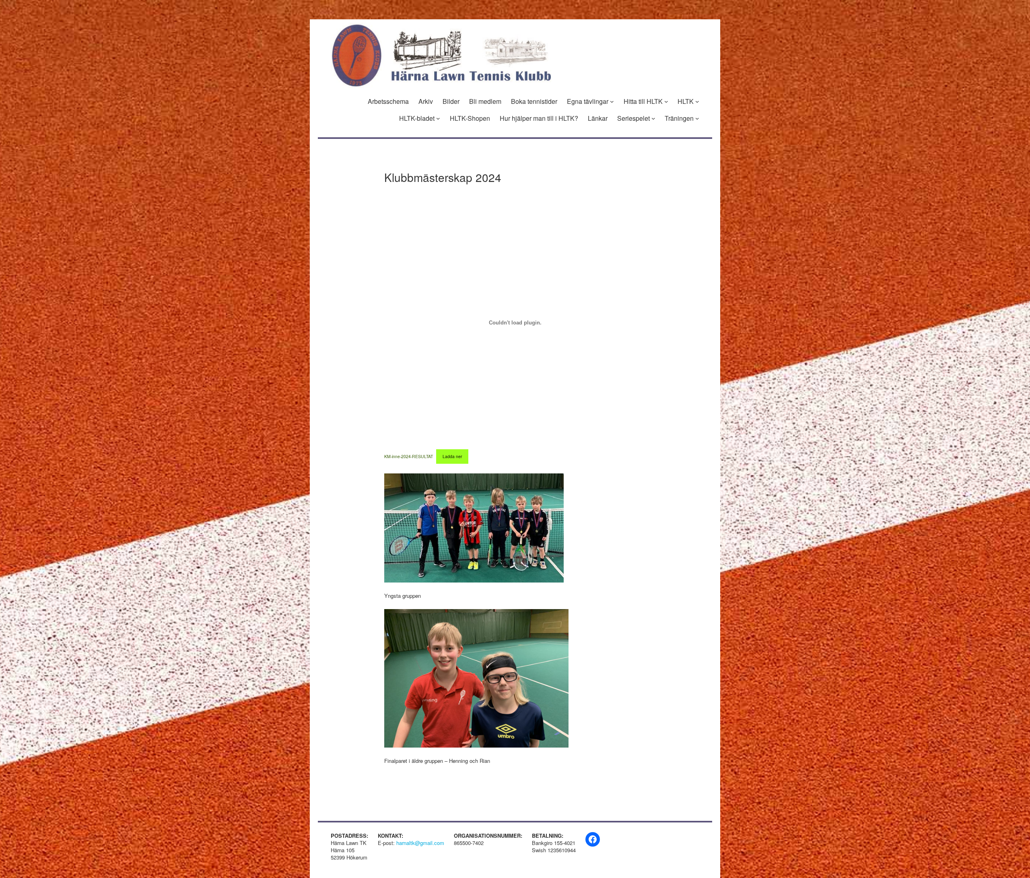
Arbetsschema (388, 101)
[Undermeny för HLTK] (697, 101)
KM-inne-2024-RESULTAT (408, 456)
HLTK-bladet (417, 118)
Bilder (451, 101)
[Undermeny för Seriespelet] (653, 118)
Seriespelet (633, 118)
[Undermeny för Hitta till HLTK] (666, 101)
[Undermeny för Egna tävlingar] (612, 101)
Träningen (679, 118)
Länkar (598, 118)
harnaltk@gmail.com (420, 843)
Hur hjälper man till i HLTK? (539, 118)
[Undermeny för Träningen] (697, 118)
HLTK (686, 101)
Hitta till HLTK (643, 101)
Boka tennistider (534, 101)
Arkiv (425, 101)
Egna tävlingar (587, 101)
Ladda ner (452, 456)
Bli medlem (485, 101)
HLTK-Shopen (470, 118)
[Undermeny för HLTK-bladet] (438, 118)
